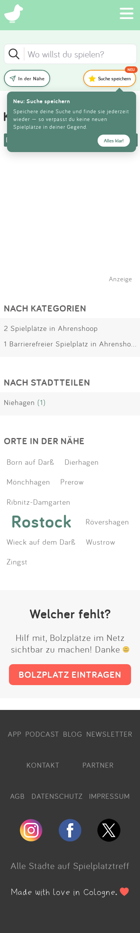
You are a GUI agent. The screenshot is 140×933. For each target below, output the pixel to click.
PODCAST (42, 734)
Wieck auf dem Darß (41, 542)
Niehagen (19, 402)
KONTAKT (43, 765)
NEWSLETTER (109, 734)
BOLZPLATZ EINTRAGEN (70, 674)
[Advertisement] (74, 224)
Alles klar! (114, 140)
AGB (17, 796)
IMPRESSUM (109, 796)
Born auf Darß (30, 462)
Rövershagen (107, 521)
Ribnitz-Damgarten (38, 502)
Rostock (41, 521)
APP (14, 734)
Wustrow (101, 542)
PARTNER (98, 765)
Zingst (17, 561)
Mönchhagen (28, 481)
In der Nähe (31, 78)
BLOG (72, 734)
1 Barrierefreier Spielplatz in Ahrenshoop (71, 343)
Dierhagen (82, 462)
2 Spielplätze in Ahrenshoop (51, 328)
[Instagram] (31, 838)
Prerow (72, 481)
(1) (41, 402)
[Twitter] (109, 838)
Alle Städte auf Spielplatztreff (70, 865)
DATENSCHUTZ (57, 796)
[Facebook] (70, 838)
